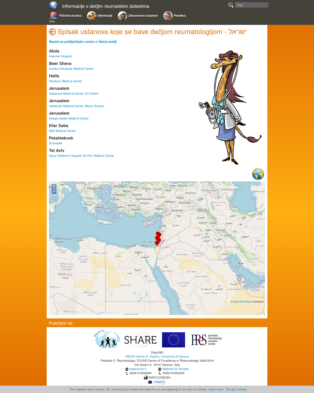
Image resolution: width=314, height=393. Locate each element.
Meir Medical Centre (62, 130)
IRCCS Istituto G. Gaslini (142, 356)
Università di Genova (175, 356)
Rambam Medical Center (65, 81)
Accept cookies (236, 389)
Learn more (215, 389)
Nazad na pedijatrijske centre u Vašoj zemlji (83, 41)
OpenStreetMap (242, 301)
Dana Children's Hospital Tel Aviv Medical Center (81, 155)
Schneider (55, 143)
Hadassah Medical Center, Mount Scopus (76, 106)
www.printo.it (138, 369)
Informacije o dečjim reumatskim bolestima (105, 6)
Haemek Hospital (60, 56)
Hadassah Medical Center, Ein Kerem (74, 93)
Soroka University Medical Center (71, 68)
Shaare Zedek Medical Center (68, 118)
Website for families (176, 369)
